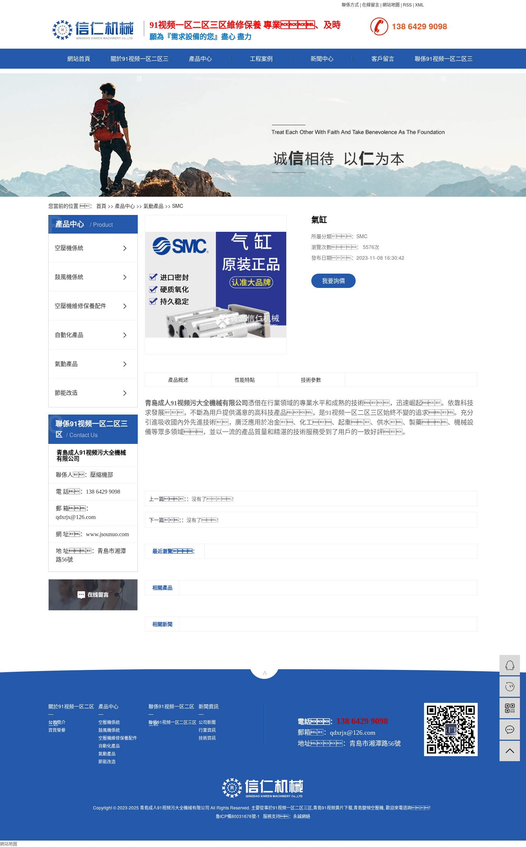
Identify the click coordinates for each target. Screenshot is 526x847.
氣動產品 (153, 205)
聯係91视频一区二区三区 (444, 61)
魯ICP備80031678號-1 (238, 816)
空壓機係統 (69, 248)
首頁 (101, 205)
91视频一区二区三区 (292, 807)
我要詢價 (333, 280)
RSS (407, 4)
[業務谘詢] (510, 665)
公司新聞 (207, 722)
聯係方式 (350, 4)
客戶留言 (382, 58)
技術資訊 (207, 738)
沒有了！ (214, 498)
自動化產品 (69, 335)
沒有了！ (203, 519)
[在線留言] (510, 729)
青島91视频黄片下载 (332, 807)
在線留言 (370, 4)
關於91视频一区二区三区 (140, 61)
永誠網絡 (301, 816)
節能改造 (66, 392)
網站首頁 (78, 58)
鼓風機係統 (69, 277)
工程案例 (261, 58)
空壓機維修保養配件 (80, 306)
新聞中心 (322, 58)
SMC (177, 205)
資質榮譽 (56, 730)
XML (419, 4)
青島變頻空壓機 (369, 807)
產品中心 (200, 58)
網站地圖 (391, 4)
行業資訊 (207, 730)
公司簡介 (56, 722)
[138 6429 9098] (510, 686)
